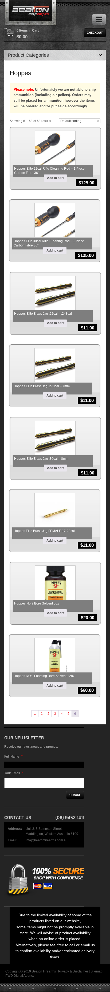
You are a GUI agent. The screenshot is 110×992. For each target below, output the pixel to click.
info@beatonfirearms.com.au (47, 840)
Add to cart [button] (55, 178)
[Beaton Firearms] (31, 13)
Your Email (13, 773)
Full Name (13, 756)
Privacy (63, 971)
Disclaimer (80, 971)
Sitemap (97, 971)
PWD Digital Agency (19, 976)
